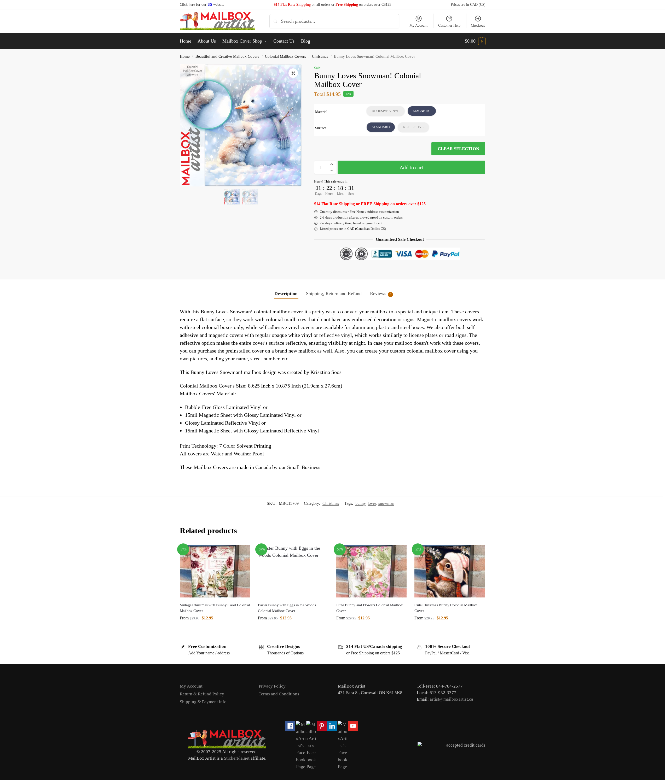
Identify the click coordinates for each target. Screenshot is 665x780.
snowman (386, 503)
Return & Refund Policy (202, 693)
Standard (381, 127)
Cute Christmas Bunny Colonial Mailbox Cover (445, 608)
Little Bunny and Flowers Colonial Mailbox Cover (369, 608)
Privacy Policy (272, 686)
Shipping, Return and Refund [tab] (334, 293)
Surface (320, 128)
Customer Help (449, 25)
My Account (418, 25)
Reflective (413, 127)
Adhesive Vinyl (385, 111)
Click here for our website (202, 5)
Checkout (478, 25)
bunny (360, 503)
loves (372, 503)
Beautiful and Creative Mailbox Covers (227, 56)
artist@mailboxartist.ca (451, 699)
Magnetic (422, 111)
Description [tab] (286, 293)
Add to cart (411, 167)
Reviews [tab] (380, 293)
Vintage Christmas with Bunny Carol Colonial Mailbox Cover (215, 608)
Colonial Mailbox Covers (285, 56)
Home (185, 56)
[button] (475, 41)
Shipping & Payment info (203, 701)
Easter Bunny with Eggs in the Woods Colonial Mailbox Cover (287, 608)
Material (321, 112)
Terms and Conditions (279, 693)
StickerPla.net (237, 758)
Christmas (320, 56)
